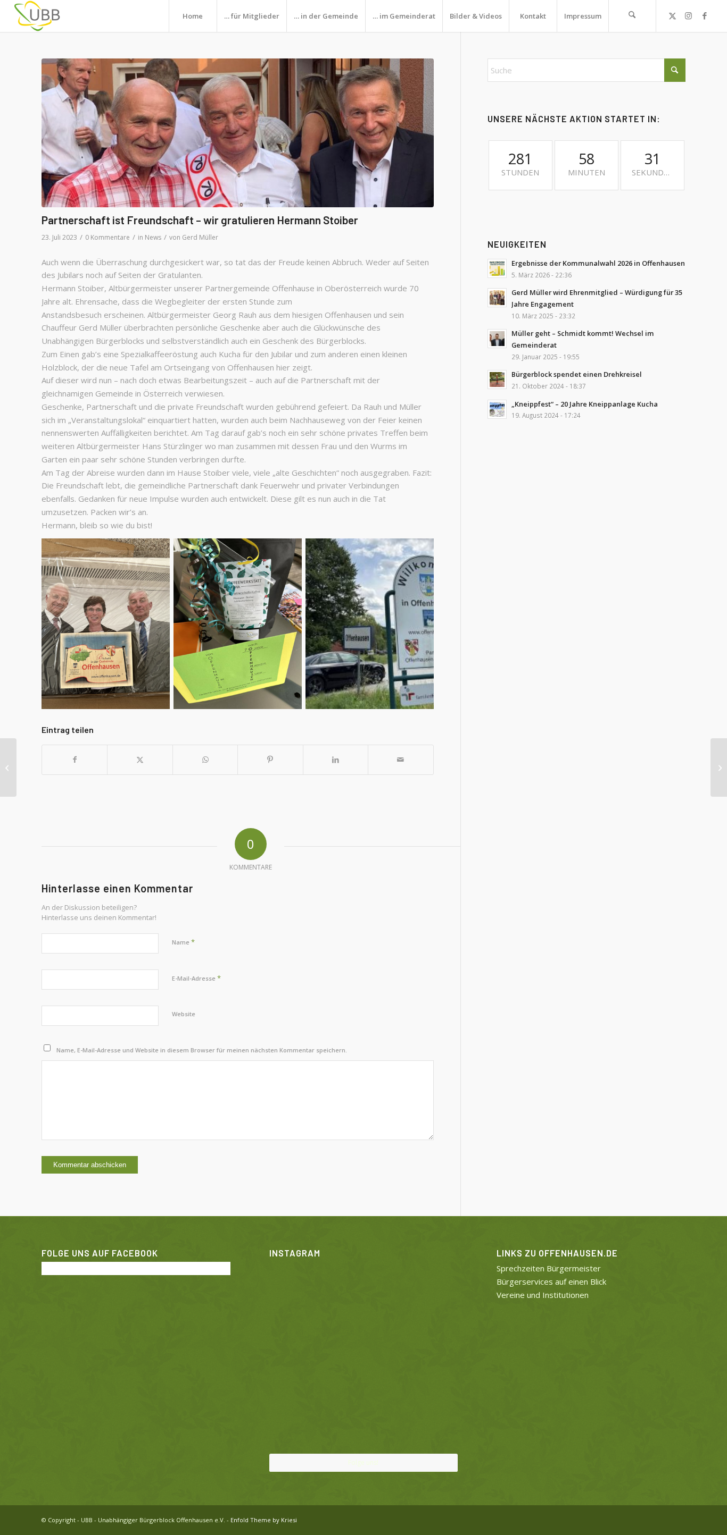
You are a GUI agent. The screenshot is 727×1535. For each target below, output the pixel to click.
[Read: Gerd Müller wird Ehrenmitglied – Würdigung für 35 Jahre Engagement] (497, 297)
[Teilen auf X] (140, 759)
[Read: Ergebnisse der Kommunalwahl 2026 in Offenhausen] (497, 268)
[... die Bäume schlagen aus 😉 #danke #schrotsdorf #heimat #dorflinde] (300, 1356)
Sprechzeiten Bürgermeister (549, 1268)
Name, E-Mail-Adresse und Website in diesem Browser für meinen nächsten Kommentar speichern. (201, 1050)
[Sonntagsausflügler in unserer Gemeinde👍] (363, 1293)
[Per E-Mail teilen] (400, 759)
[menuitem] (193, 16)
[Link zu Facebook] (705, 15)
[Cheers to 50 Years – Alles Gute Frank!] (719, 767)
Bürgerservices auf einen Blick (551, 1281)
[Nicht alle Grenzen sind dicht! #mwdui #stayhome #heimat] (427, 1421)
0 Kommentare (107, 237)
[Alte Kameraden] (238, 132)
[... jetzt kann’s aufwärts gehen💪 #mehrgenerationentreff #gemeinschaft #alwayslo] (363, 1357)
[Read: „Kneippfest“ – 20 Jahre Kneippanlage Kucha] (497, 409)
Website (183, 1014)
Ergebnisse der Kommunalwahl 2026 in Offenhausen (598, 263)
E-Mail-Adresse (196, 978)
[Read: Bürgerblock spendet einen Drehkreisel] (497, 379)
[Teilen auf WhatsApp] (205, 759)
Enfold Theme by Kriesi (263, 1520)
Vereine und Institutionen (543, 1294)
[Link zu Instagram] (689, 15)
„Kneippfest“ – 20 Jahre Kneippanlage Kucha (584, 404)
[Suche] (632, 16)
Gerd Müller (200, 237)
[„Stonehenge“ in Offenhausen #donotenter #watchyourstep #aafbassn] (363, 1422)
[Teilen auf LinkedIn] (335, 759)
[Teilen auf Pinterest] (270, 759)
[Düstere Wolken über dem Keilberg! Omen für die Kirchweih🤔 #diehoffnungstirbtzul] (300, 1421)
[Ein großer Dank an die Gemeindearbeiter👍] (427, 1292)
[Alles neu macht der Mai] (300, 1292)
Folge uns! (363, 1462)
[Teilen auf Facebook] (74, 759)
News (153, 237)
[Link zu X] (673, 15)
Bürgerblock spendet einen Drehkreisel (576, 374)
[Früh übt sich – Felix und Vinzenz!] (8, 767)
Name (183, 942)
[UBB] (37, 16)
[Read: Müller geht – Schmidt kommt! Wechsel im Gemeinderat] (497, 338)
